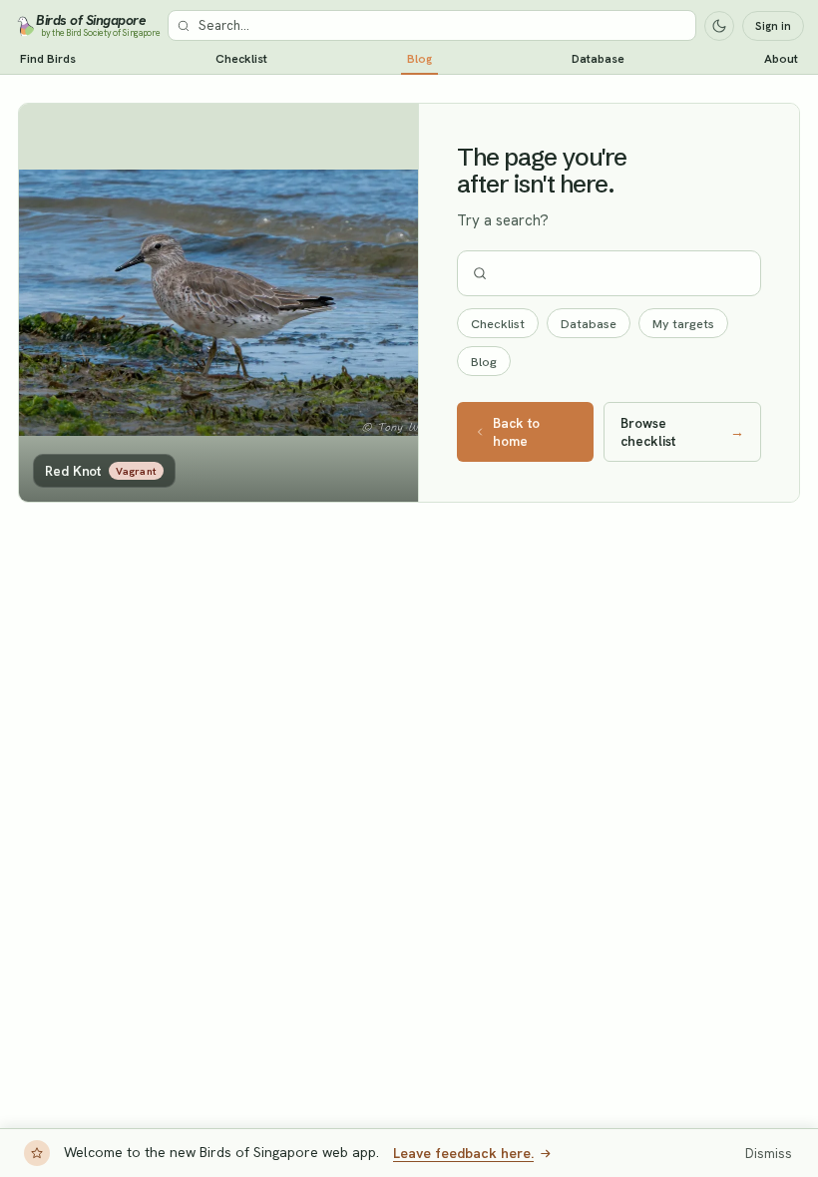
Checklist (241, 59)
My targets (683, 323)
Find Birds (48, 59)
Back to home (516, 432)
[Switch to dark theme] (719, 26)
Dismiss (768, 1153)
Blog (419, 59)
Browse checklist (682, 432)
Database (598, 59)
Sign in (773, 26)
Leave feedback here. (463, 1153)
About (781, 59)
